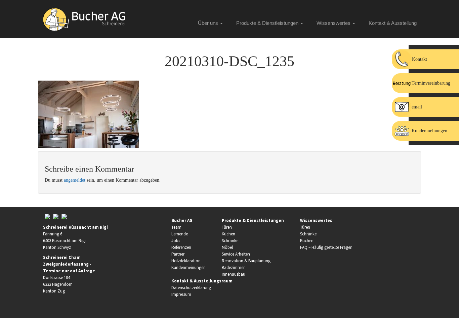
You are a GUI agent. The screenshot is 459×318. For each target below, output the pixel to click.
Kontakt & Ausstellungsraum (202, 281)
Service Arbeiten (236, 254)
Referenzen (181, 247)
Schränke (230, 240)
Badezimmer (233, 267)
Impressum (181, 294)
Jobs (175, 240)
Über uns (208, 23)
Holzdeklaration (186, 261)
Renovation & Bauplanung (246, 261)
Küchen (228, 234)
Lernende (179, 234)
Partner (177, 254)
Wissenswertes (334, 23)
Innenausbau (233, 274)
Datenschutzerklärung (191, 287)
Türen (227, 227)
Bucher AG (182, 220)
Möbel (227, 247)
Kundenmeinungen (188, 267)
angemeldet (74, 180)
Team (176, 227)
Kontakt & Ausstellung (393, 23)
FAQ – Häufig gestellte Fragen (326, 247)
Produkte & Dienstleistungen (268, 23)
